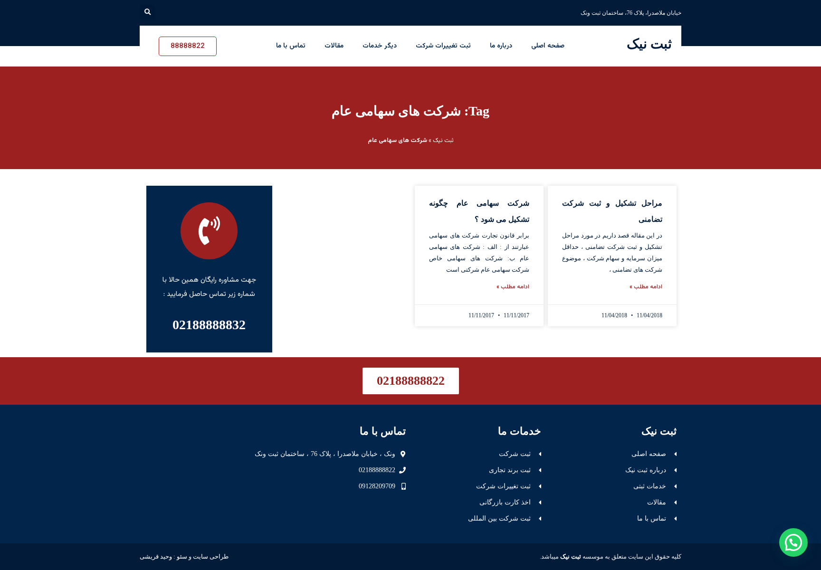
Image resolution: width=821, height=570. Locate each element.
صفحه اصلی (547, 46)
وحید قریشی (156, 556)
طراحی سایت (211, 556)
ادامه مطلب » (646, 287)
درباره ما (501, 46)
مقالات (334, 46)
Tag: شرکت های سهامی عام (410, 111)
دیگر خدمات (380, 46)
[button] (147, 12)
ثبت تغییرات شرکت (443, 46)
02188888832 (209, 324)
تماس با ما (290, 46)
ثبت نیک (649, 43)
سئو (182, 556)
